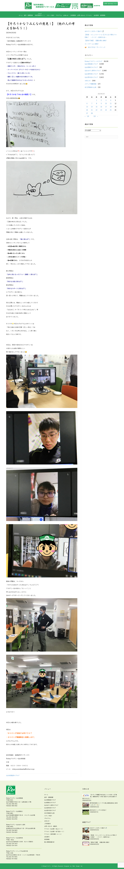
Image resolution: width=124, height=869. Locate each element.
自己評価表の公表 (90, 87)
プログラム (47, 818)
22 (96, 110)
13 (87, 107)
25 (110, 110)
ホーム (21, 15)
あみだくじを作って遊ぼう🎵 (94, 31)
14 (92, 107)
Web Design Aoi (77, 866)
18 (110, 107)
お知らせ (65, 15)
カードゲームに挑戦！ (92, 44)
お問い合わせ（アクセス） (85, 15)
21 (92, 110)
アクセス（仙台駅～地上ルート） (53, 829)
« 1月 (87, 116)
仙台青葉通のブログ (12, 775)
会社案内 (96, 15)
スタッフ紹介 (50, 15)
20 (87, 110)
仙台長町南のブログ (91, 74)
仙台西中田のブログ (91, 77)
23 (101, 110)
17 (106, 107)
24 (106, 110)
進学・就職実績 (28, 15)
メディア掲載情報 (90, 84)
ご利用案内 (73, 15)
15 (96, 107)
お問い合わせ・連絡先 (50, 826)
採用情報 (102, 15)
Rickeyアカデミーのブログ (93, 61)
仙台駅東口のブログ (91, 67)
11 (110, 103)
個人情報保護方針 (49, 842)
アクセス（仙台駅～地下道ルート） (54, 831)
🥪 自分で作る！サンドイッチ (95, 47)
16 (101, 107)
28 (92, 113)
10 (106, 103)
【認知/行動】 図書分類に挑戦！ (96, 40)
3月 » (95, 116)
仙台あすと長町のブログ (93, 70)
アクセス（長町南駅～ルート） (53, 834)
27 (87, 113)
